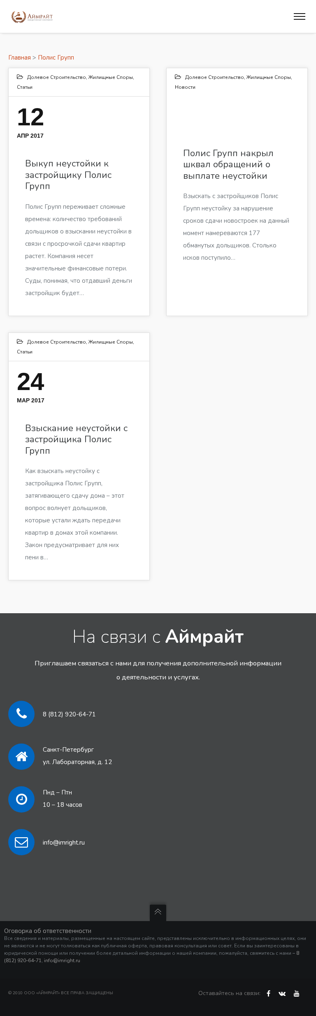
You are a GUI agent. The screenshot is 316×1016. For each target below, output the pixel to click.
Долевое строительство (56, 77)
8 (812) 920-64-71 (69, 714)
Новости (185, 87)
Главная (19, 57)
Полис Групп (56, 57)
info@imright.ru (64, 842)
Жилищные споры (110, 77)
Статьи (25, 87)
